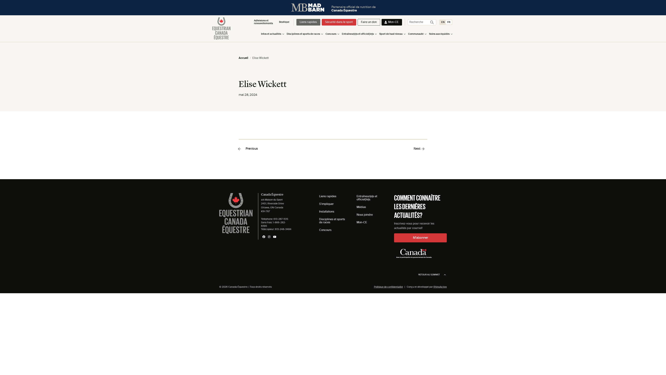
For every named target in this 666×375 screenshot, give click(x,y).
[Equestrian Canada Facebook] (264, 237)
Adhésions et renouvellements (263, 21)
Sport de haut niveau (391, 34)
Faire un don (369, 22)
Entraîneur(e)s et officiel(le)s (358, 34)
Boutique (284, 22)
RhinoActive (440, 287)
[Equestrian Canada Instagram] (269, 237)
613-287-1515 (281, 219)
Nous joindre (365, 215)
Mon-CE (393, 22)
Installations (326, 211)
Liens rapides (308, 22)
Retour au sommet (429, 275)
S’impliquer (326, 204)
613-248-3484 (283, 229)
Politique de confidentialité (388, 287)
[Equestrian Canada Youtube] (275, 237)
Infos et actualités (271, 34)
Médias (361, 207)
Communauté (416, 34)
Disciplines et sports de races (303, 34)
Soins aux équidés (439, 34)
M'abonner (420, 237)
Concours (331, 34)
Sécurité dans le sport (339, 22)
